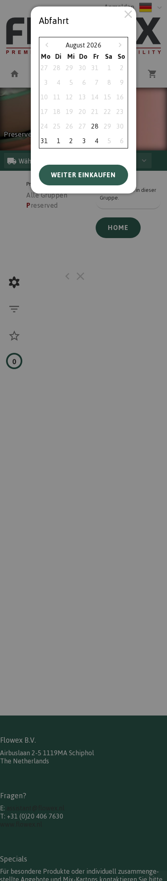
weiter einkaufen (83, 175)
